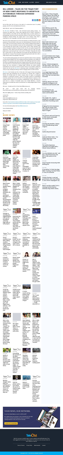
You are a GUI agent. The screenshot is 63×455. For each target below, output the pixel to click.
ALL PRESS (31, 2)
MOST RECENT (25, 2)
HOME (19, 2)
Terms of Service (20, 445)
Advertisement (37, 445)
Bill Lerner (7, 31)
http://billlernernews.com (22, 106)
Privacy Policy (29, 445)
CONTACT (37, 2)
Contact (44, 445)
